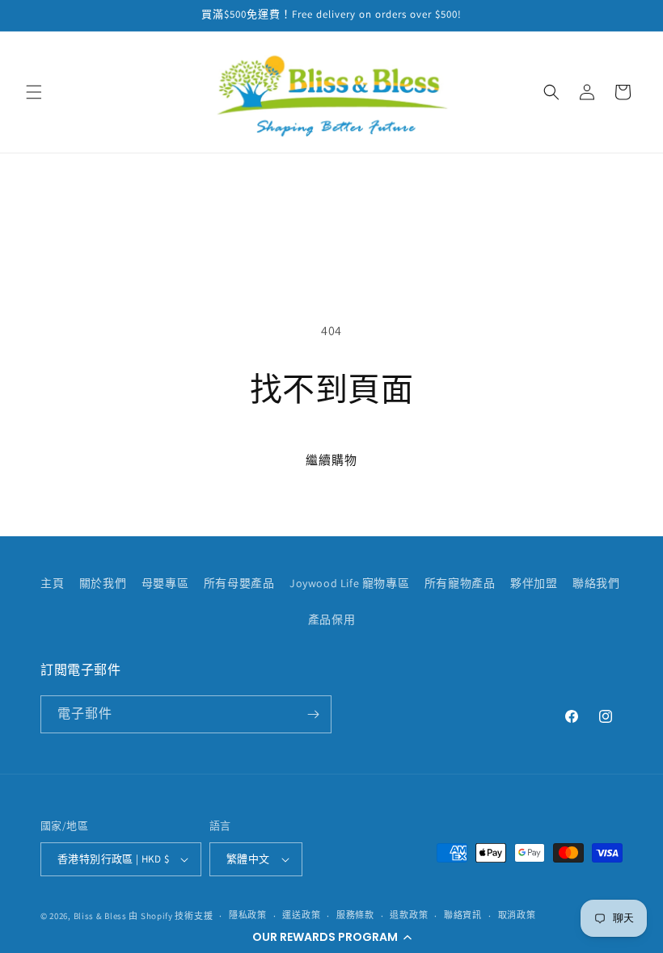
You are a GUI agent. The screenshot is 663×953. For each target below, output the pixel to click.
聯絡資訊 (463, 915)
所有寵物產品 (460, 583)
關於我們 (102, 583)
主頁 (52, 583)
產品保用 (331, 619)
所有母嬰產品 (239, 583)
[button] (331, 937)
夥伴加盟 (533, 583)
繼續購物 (331, 460)
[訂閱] (313, 714)
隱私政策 (248, 915)
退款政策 (409, 915)
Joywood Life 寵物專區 (349, 583)
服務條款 (355, 915)
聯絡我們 (595, 583)
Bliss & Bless (100, 916)
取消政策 (517, 915)
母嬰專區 (164, 583)
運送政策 (301, 915)
